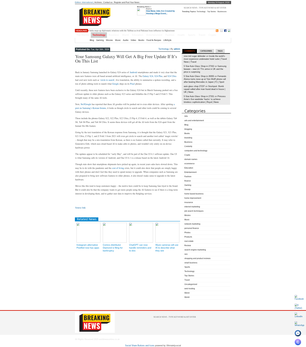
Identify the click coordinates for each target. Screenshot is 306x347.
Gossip (187, 189)
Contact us (108, 2)
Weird (186, 293)
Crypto (212, 35)
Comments (190, 51)
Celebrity (188, 146)
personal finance (191, 228)
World (125, 35)
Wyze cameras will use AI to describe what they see (166, 248)
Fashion (169, 35)
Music (118, 40)
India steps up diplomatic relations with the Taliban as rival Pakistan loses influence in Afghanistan (132, 30)
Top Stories (211, 11)
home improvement (192, 198)
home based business (194, 194)
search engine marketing (195, 250)
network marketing (192, 224)
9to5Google (86, 104)
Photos (187, 232)
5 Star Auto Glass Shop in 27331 (199, 96)
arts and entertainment (194, 120)
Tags (220, 51)
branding (188, 138)
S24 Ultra (172, 76)
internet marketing (192, 207)
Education (137, 35)
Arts (186, 116)
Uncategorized (190, 284)
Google (115, 83)
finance (149, 9)
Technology (201, 11)
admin (177, 49)
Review (187, 245)
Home (84, 40)
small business (190, 263)
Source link (80, 207)
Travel (202, 35)
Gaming (100, 40)
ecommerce (189, 163)
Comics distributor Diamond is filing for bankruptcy (113, 248)
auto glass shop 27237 (194, 86)
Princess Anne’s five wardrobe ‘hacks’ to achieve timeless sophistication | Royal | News (205, 99)
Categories (206, 51)
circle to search (107, 79)
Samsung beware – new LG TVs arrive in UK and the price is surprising (205, 69)
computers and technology (195, 151)
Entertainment (154, 35)
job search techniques (194, 211)
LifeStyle (167, 40)
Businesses (222, 11)
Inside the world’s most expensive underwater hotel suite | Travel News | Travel (205, 59)
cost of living (118, 168)
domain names (190, 159)
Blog (92, 40)
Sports (191, 35)
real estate (188, 241)
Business (114, 35)
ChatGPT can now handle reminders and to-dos (140, 248)
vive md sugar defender (194, 56)
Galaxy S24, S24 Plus (152, 76)
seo (186, 254)
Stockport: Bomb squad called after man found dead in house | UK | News (204, 89)
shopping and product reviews (197, 258)
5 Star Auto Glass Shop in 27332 (199, 66)
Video (133, 40)
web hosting (189, 288)
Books (141, 40)
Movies (109, 40)
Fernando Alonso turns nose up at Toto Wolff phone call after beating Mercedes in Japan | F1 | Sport (205, 79)
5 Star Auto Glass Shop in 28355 (199, 76)
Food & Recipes (153, 40)
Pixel (132, 83)
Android (133, 72)
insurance (188, 202)
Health (181, 35)
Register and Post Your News (126, 2)
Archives (98, 2)
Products (188, 237)
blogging (188, 129)
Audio (125, 40)
